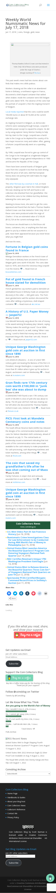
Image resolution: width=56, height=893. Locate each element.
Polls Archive (11, 732)
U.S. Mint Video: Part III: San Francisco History (26, 533)
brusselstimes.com (13, 272)
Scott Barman (38, 832)
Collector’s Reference (16, 809)
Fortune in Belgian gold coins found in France (27, 248)
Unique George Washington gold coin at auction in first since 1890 (26, 350)
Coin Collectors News (16, 805)
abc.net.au (36, 304)
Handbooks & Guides (16, 797)
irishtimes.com (19, 482)
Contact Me (12, 813)
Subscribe (13, 663)
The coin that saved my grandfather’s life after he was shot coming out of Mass (27, 466)
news (37, 32)
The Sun (37, 73)
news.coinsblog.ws (28, 527)
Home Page (12, 793)
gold (32, 32)
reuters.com (11, 518)
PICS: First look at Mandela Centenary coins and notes (25, 420)
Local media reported (15, 112)
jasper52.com (31, 339)
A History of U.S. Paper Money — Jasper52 (27, 313)
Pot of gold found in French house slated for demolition (26, 280)
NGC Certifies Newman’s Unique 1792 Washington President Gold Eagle (26, 560)
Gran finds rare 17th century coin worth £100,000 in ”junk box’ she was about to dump (26, 386)
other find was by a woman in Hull (23, 184)
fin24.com (17, 456)
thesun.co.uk (13, 411)
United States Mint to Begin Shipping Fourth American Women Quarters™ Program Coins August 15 (28, 745)
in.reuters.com (19, 375)
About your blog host (16, 801)
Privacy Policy (13, 817)
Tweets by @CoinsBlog (15, 695)
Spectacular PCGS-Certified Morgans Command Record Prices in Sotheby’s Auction (26, 580)
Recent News (19, 738)
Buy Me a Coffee (12, 683)
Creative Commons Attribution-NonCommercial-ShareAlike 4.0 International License (28, 838)
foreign (27, 32)
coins (20, 32)
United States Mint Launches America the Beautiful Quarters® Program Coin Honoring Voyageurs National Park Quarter (28, 552)
